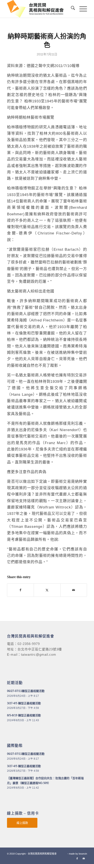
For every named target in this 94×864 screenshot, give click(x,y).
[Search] (70, 9)
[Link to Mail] (83, 858)
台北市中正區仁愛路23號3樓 (39, 649)
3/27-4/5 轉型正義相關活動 (24, 703)
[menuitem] (70, 9)
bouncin (83, 853)
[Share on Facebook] (20, 590)
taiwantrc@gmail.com (38, 654)
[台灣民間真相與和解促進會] (39, 9)
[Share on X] (47, 590)
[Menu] (81, 9)
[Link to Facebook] (77, 858)
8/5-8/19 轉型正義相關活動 (24, 715)
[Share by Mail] (74, 590)
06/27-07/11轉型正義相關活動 (26, 691)
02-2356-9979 (28, 644)
